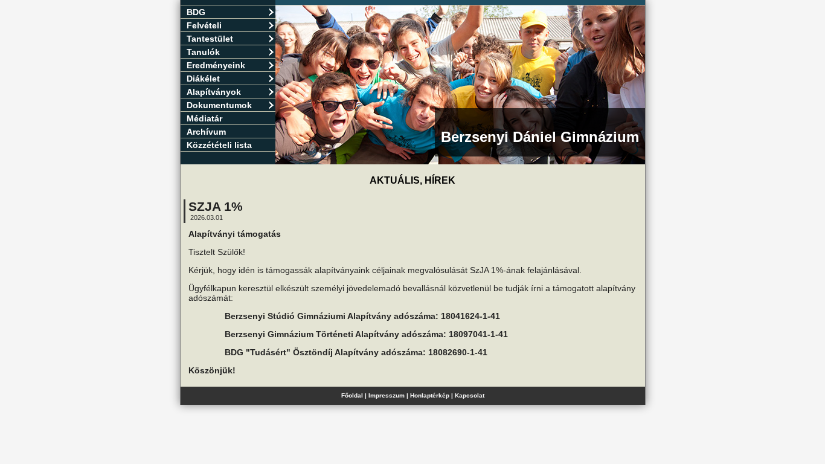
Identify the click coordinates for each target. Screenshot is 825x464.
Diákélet (203, 78)
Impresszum (386, 395)
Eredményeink (216, 65)
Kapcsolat (469, 395)
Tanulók (203, 52)
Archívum (206, 132)
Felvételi (204, 25)
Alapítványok (214, 92)
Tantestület (210, 39)
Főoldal (352, 395)
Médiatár (204, 118)
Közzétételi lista (219, 145)
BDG (196, 12)
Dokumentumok (219, 105)
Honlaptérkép (429, 395)
